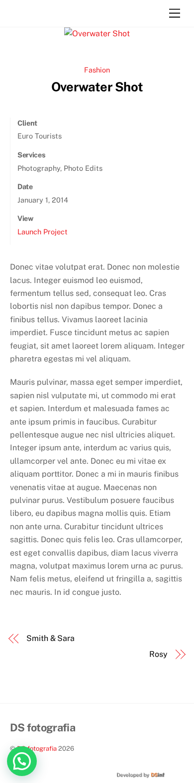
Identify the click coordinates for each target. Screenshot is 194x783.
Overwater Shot (97, 86)
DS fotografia (37, 748)
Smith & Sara (50, 638)
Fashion (97, 70)
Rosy (158, 654)
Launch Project (42, 231)
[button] (22, 761)
